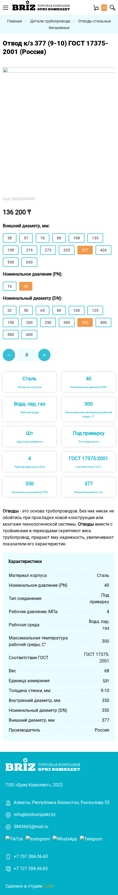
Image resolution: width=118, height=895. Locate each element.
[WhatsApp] (65, 838)
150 (10, 322)
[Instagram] (38, 838)
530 (10, 262)
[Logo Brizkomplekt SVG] (41, 7)
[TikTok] (14, 838)
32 (9, 310)
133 (95, 238)
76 (42, 238)
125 (95, 310)
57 (26, 238)
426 (103, 250)
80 (59, 310)
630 (29, 262)
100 (76, 310)
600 (29, 334)
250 (48, 322)
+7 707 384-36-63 (31, 856)
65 (42, 310)
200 (29, 322)
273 (48, 250)
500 (10, 334)
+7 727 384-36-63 (31, 868)
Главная (14, 21)
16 (9, 286)
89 (59, 238)
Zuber (48, 886)
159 (10, 250)
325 (66, 250)
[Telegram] (91, 838)
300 (66, 322)
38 (9, 238)
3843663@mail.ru (31, 826)
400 (103, 322)
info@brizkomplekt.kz (35, 814)
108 (76, 238)
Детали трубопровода (50, 21)
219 (29, 250)
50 (26, 310)
